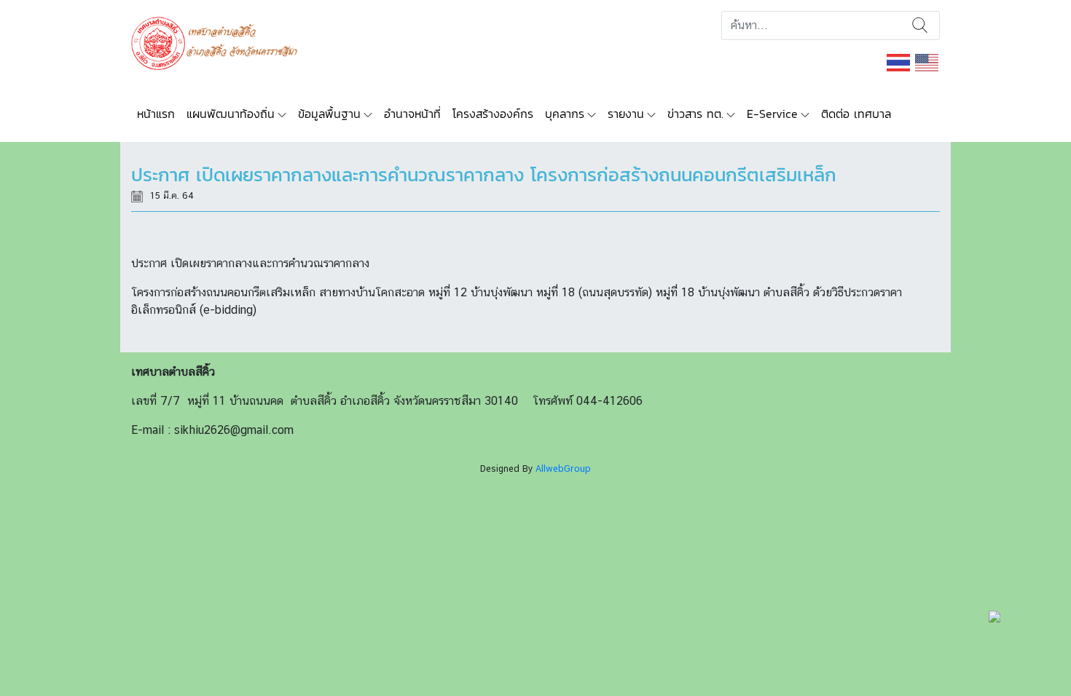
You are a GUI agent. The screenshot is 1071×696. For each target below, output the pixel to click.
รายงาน (626, 113)
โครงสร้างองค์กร (492, 113)
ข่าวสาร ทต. (695, 113)
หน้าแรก (156, 113)
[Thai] (899, 61)
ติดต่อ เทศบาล (856, 113)
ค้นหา (920, 25)
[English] (927, 61)
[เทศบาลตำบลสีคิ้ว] (219, 42)
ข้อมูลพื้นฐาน (329, 113)
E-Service (772, 113)
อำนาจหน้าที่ (412, 113)
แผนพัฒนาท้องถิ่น (231, 113)
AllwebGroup (563, 468)
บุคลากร (564, 113)
